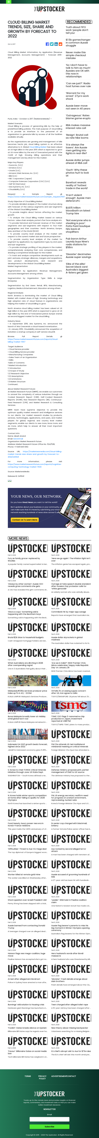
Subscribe (49, 1126)
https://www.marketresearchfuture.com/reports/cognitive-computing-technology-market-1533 (35, 465)
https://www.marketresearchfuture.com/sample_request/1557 (36, 196)
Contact (71, 1076)
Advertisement (59, 1076)
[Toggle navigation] (8, 2)
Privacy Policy (42, 1077)
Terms (28, 1076)
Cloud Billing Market (38, 147)
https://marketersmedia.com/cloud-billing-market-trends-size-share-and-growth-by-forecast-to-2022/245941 (35, 454)
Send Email (18, 438)
